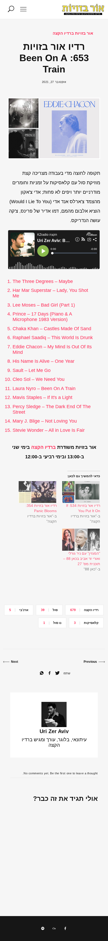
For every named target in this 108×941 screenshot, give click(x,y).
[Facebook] (65, 928)
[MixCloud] (54, 928)
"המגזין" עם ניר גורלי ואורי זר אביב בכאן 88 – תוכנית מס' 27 (81, 558)
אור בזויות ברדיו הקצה (73, 33)
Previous (90, 662)
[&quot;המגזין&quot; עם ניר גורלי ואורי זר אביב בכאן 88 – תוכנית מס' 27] (81, 539)
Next (14, 662)
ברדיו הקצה (43, 447)
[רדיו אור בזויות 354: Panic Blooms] (37, 492)
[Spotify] (42, 928)
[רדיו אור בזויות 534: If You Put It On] (81, 492)
